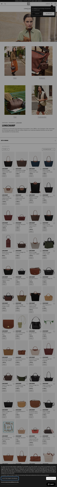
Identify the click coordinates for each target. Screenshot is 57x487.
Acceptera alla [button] (51, 478)
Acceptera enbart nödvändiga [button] (10, 478)
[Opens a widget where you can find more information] (51, 484)
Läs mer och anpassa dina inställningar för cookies (10, 482)
